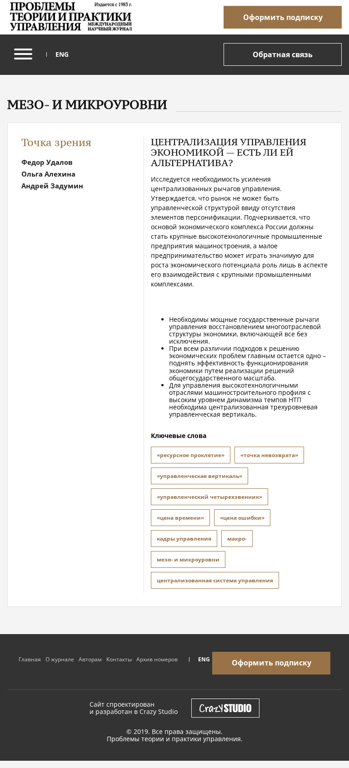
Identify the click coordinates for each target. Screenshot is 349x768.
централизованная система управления (215, 580)
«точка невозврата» (269, 455)
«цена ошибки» (242, 518)
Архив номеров (157, 659)
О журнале (59, 659)
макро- (237, 538)
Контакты (119, 659)
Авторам (90, 659)
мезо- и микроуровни (188, 559)
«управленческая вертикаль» (199, 476)
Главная (30, 659)
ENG (62, 54)
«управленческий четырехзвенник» (209, 497)
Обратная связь (283, 54)
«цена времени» (180, 518)
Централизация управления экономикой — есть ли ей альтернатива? (228, 152)
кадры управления (184, 538)
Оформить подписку (283, 17)
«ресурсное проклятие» (190, 455)
